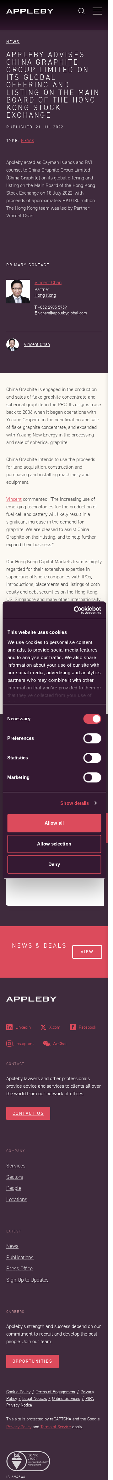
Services (15, 1165)
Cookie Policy (18, 1392)
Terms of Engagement (55, 1392)
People (13, 1188)
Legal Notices (34, 1398)
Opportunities (32, 1361)
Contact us (28, 1113)
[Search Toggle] (81, 11)
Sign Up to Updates (27, 1280)
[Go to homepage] (29, 11)
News (13, 41)
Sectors (14, 1177)
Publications (20, 1257)
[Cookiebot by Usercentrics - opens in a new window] (76, 610)
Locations (16, 1199)
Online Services (66, 1398)
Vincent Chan (48, 282)
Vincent (14, 499)
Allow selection (54, 843)
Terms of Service (55, 1427)
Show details (74, 803)
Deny (54, 864)
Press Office (19, 1268)
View (87, 952)
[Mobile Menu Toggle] (97, 11)
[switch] (92, 738)
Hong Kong (45, 295)
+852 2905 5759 (52, 307)
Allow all (54, 823)
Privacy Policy (18, 1427)
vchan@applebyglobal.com (62, 313)
